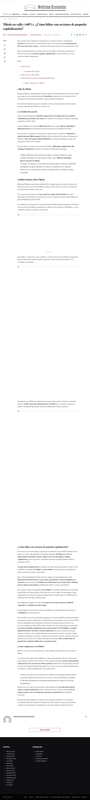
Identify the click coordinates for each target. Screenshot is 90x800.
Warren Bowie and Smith (47, 1)
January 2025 (10, 754)
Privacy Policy (76, 1)
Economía (32, 14)
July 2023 (9, 782)
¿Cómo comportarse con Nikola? (34, 83)
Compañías (25, 14)
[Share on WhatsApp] (85, 34)
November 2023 (11, 775)
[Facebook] (4, 45)
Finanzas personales (42, 758)
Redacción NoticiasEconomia (17, 35)
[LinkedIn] (4, 53)
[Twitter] (4, 49)
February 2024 (10, 768)
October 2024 (10, 756)
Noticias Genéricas (42, 14)
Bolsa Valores (16, 14)
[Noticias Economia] (45, 8)
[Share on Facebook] (71, 34)
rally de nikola (25, 66)
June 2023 (9, 785)
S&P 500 (22, 569)
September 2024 (11, 758)
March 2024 (9, 766)
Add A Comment (45, 730)
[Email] (4, 61)
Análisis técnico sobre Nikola (30, 75)
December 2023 (11, 773)
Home (32, 1)
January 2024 (10, 770)
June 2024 (9, 761)
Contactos (84, 1)
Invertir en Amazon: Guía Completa (63, 1)
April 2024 (9, 763)
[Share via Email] (80, 34)
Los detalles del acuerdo (31, 71)
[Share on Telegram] (82, 34)
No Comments (48, 35)
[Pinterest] (4, 57)
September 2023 (11, 777)
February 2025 (10, 751)
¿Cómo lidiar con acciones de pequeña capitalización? (38, 78)
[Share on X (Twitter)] (74, 34)
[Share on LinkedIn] (77, 34)
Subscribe (85, 14)
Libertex (37, 1)
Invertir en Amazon (76, 14)
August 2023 (10, 780)
